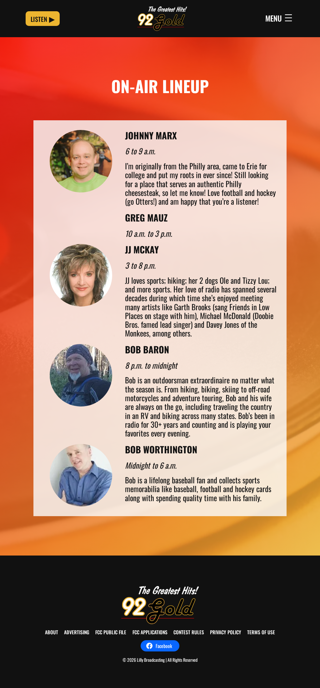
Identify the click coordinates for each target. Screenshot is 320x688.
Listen (39, 19)
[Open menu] (279, 18)
